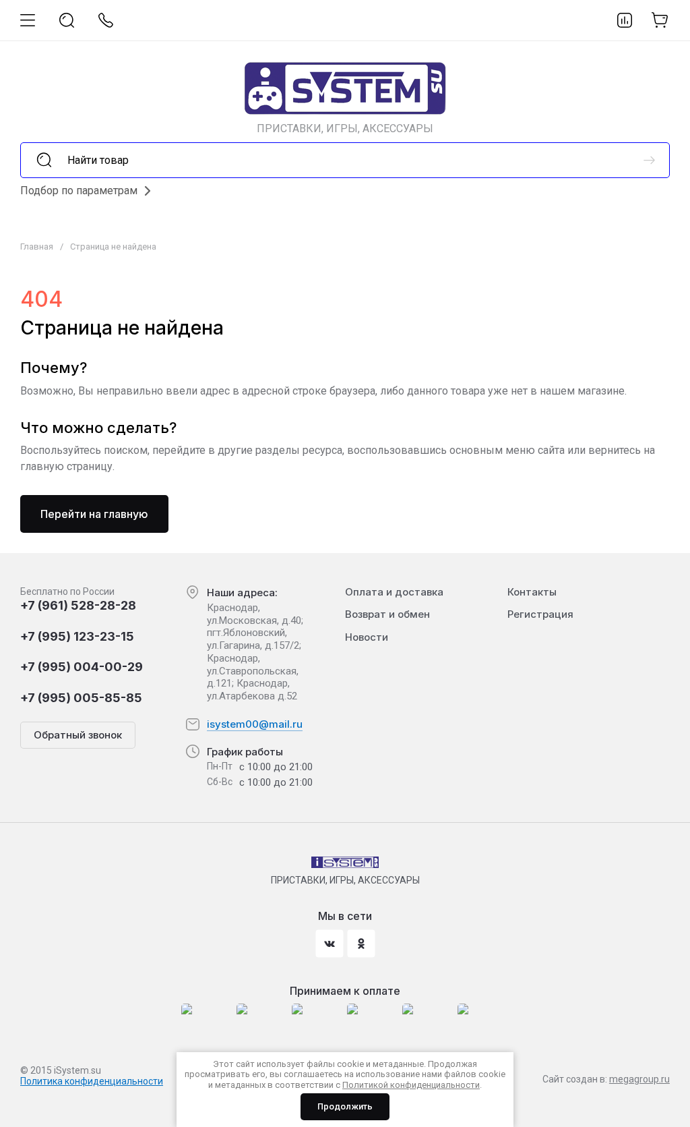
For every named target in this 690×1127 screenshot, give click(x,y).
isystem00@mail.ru (255, 724)
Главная (36, 246)
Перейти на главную (94, 514)
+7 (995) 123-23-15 (77, 636)
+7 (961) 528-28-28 (78, 605)
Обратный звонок (78, 734)
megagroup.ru (639, 1079)
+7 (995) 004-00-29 (81, 667)
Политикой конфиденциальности (411, 1085)
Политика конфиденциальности (91, 1081)
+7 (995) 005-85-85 (81, 698)
